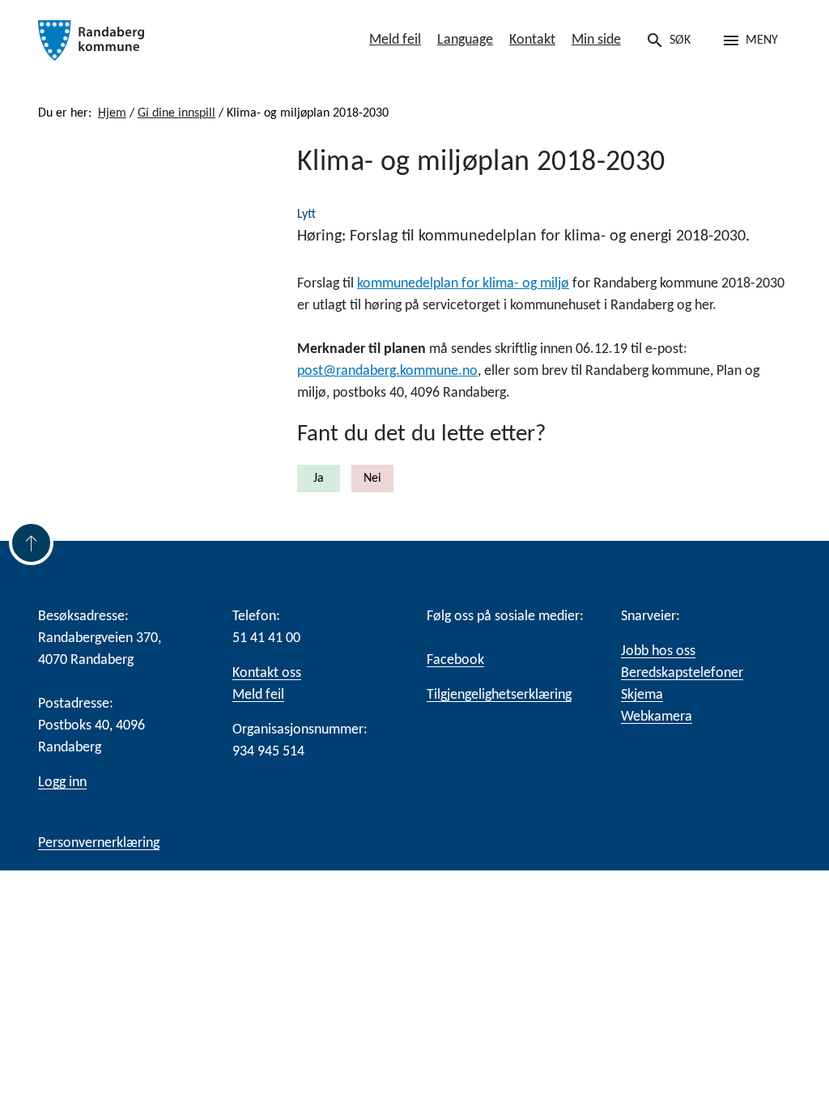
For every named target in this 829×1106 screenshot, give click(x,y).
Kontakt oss (266, 673)
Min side (596, 40)
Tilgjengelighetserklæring (499, 695)
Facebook (455, 660)
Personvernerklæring (98, 843)
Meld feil (395, 40)
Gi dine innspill (176, 113)
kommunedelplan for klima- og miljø (463, 283)
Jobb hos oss (658, 651)
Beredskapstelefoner (682, 673)
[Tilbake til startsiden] (155, 40)
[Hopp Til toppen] (31, 543)
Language (465, 40)
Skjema (642, 695)
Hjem (112, 113)
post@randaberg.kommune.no (387, 371)
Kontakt (532, 40)
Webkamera (656, 717)
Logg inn (62, 782)
